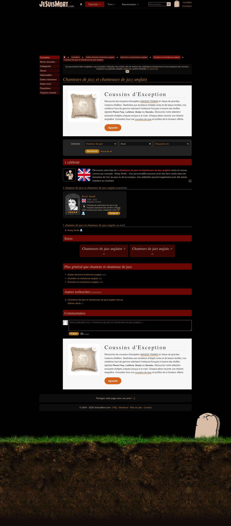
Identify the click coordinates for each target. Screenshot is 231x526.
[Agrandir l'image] (95, 95)
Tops (110, 4)
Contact (147, 407)
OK (127, 71)
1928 (89, 200)
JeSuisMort (53, 4)
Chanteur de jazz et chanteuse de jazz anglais (83, 60)
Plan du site (136, 407)
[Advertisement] (115, 32)
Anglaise (90, 202)
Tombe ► (113, 213)
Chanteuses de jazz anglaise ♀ (104, 250)
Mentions (123, 407)
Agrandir (113, 127)
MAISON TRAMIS (149, 101)
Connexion (187, 6)
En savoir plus (152, 69)
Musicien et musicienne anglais (134, 57)
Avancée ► (106, 151)
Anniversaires (129, 4)
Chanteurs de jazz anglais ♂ (152, 250)
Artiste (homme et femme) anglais (100, 57)
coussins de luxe (143, 119)
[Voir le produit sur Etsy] (83, 106)
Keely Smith (88, 196)
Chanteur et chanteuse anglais (167, 57)
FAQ (115, 407)
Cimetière (93, 4)
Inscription (187, 2)
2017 (95, 200)
